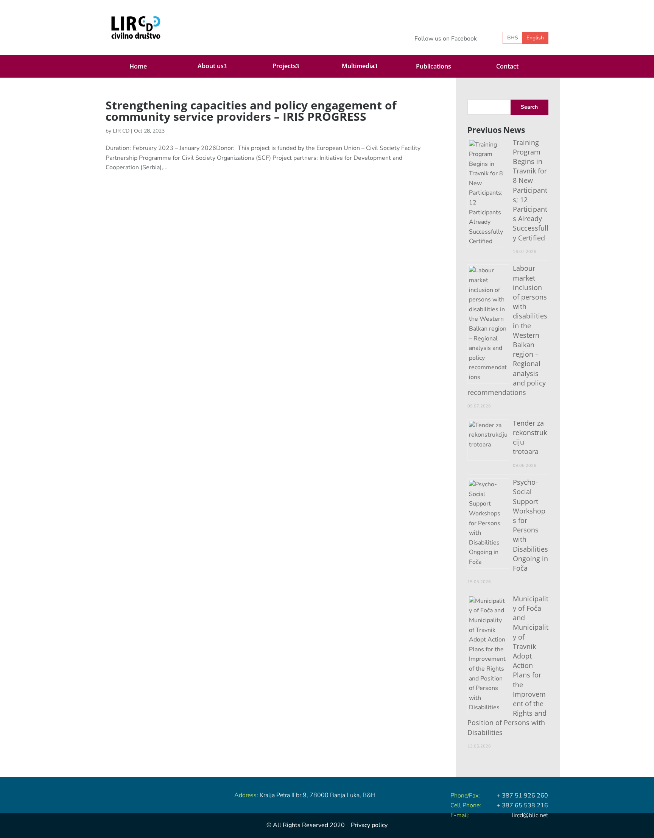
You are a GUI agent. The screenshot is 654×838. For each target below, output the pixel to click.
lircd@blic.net (530, 815)
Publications (433, 66)
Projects (284, 66)
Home (138, 66)
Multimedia (358, 66)
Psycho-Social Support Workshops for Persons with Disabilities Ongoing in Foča (530, 525)
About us (211, 66)
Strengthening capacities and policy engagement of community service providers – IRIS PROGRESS (251, 110)
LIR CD (121, 130)
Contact (507, 66)
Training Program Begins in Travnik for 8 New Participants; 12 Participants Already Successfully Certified (530, 190)
